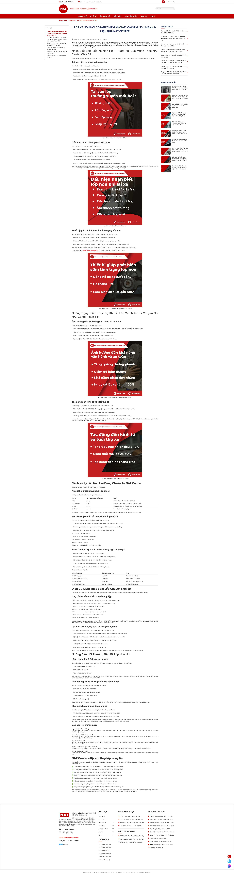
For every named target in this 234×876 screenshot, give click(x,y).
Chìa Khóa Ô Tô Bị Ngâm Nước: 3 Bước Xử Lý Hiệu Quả (179, 141)
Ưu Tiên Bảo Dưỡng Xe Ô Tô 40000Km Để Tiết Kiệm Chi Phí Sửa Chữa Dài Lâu (173, 61)
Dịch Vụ (144, 16)
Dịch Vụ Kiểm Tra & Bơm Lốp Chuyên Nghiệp (56, 48)
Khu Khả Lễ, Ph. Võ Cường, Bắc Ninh (131, 842)
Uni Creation (147, 872)
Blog (152, 16)
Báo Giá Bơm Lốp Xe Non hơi (87, 20)
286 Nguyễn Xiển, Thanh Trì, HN (130, 816)
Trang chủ (82, 16)
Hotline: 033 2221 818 (66, 2)
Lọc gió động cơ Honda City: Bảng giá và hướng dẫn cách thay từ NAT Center (173, 50)
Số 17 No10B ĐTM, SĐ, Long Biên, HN (131, 819)
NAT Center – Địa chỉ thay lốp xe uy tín (56, 56)
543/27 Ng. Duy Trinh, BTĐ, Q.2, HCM (161, 816)
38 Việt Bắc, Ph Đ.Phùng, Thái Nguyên (132, 839)
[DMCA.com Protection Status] (63, 844)
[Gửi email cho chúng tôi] (171, 1)
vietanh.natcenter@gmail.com (93, 2)
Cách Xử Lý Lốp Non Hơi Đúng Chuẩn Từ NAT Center (56, 44)
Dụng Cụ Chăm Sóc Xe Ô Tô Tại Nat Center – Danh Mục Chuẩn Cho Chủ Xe (174, 72)
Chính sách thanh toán (105, 847)
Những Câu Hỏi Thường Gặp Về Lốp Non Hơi (57, 52)
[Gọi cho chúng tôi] (174, 1)
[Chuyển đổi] (113, 819)
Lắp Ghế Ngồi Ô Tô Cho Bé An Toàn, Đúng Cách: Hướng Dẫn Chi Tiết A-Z (179, 158)
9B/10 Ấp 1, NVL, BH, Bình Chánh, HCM (161, 822)
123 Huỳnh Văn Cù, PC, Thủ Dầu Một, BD (162, 832)
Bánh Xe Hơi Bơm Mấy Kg (90, 250)
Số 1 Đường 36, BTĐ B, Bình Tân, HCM (161, 819)
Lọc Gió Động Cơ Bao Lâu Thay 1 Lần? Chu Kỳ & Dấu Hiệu (180, 105)
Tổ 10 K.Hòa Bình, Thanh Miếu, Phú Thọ (132, 836)
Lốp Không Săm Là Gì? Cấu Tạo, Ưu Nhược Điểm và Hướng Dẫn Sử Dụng (179, 88)
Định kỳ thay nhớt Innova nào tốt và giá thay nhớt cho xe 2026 (172, 45)
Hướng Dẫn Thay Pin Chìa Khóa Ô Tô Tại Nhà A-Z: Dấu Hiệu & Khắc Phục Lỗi (180, 150)
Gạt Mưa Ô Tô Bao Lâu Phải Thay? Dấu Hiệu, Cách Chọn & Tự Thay (179, 114)
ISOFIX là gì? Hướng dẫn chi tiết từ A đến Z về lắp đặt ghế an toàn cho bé (179, 167)
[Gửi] (173, 8)
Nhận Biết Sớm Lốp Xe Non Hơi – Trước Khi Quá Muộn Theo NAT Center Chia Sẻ (57, 33)
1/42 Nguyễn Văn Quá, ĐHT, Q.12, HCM (162, 825)
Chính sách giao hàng (105, 853)
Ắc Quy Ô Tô (105, 16)
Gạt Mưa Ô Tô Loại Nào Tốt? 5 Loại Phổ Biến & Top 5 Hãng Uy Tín (179, 123)
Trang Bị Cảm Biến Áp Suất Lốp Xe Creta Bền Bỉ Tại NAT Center (173, 32)
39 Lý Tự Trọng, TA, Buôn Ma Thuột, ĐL (162, 835)
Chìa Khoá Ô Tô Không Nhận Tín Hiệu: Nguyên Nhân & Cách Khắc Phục (179, 132)
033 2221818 (74, 837)
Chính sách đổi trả (104, 850)
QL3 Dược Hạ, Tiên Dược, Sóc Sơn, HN (132, 822)
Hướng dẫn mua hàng (105, 856)
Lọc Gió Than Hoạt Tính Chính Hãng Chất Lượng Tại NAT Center (173, 67)
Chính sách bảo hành (105, 844)
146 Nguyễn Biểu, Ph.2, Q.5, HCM (160, 829)
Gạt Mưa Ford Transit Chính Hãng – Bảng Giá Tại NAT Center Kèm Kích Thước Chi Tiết (173, 38)
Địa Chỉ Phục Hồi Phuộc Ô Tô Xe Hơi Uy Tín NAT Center (173, 56)
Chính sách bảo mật (104, 860)
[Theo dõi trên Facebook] (168, 1)
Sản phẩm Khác (131, 16)
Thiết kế (139, 872)
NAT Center (63, 20)
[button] (163, 1)
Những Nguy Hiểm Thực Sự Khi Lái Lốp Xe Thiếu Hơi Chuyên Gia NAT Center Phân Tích (57, 39)
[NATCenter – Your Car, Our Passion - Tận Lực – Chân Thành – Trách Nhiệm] (63, 9)
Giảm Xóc (117, 16)
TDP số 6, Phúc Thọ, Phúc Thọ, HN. (131, 825)
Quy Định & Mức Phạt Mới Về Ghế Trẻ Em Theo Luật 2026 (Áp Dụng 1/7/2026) (180, 97)
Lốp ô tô (72, 20)
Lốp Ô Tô (92, 16)
